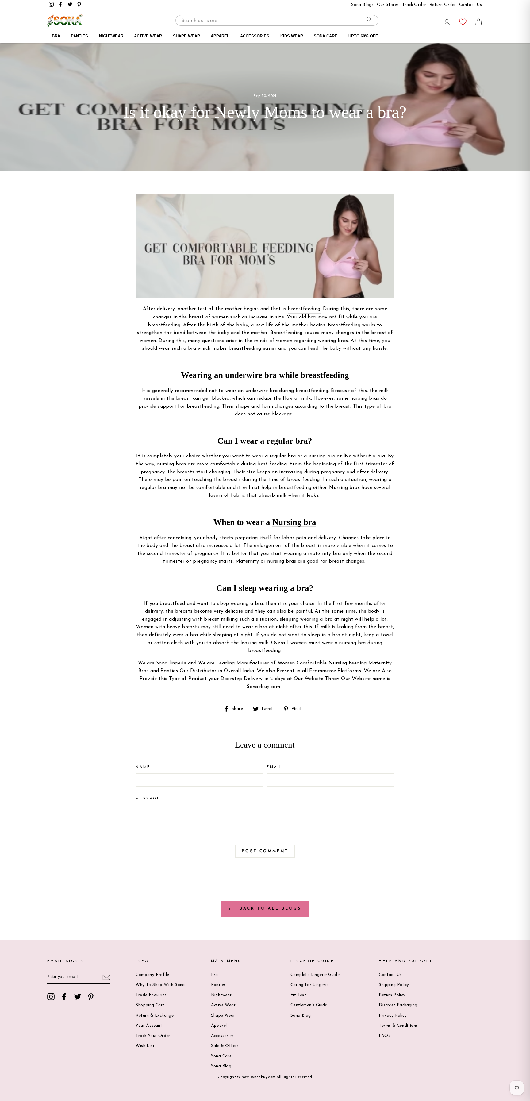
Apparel (219, 1026)
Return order (442, 5)
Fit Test (298, 995)
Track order (414, 5)
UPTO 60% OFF (363, 36)
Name (143, 767)
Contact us (390, 975)
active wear (223, 1005)
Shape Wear (223, 1016)
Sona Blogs (362, 5)
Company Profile (152, 975)
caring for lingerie (309, 985)
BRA (56, 36)
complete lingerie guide (315, 975)
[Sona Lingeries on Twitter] (77, 996)
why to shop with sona (160, 985)
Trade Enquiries (151, 995)
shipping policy (394, 985)
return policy (392, 995)
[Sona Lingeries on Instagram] (51, 996)
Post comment (265, 851)
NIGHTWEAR (111, 36)
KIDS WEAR (291, 36)
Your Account (149, 1026)
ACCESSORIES (254, 36)
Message (148, 798)
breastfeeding (304, 308)
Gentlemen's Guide (308, 1005)
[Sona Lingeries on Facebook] (64, 996)
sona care (221, 1056)
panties (218, 985)
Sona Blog (221, 1066)
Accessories (222, 1036)
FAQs (384, 1036)
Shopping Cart (150, 1005)
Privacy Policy (393, 1016)
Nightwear (221, 995)
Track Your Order (153, 1036)
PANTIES (79, 36)
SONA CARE (325, 36)
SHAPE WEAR (186, 36)
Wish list (145, 1046)
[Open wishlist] (463, 20)
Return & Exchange (155, 1016)
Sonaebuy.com (263, 686)
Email (275, 767)
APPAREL (220, 36)
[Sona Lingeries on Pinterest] (90, 996)
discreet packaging (398, 1005)
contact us (470, 5)
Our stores (388, 5)
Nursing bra (294, 522)
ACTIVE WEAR (148, 36)
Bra (214, 975)
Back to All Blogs (269, 908)
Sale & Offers (225, 1046)
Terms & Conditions (398, 1026)
